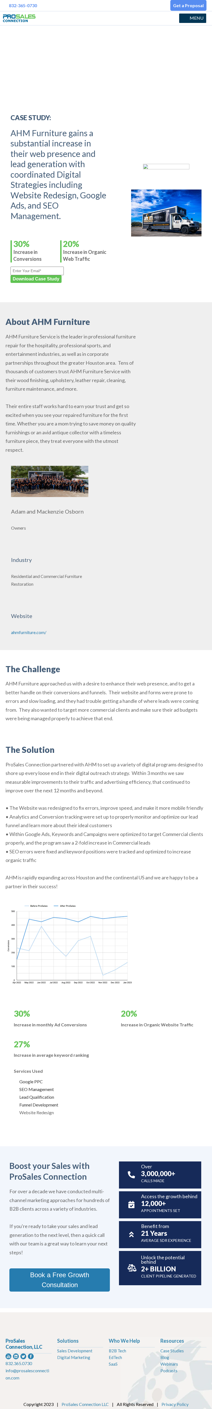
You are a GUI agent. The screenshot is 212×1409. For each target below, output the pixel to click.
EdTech (115, 1357)
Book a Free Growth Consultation (59, 1280)
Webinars (169, 1363)
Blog (164, 1357)
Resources (172, 1341)
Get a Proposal (188, 5)
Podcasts (168, 1370)
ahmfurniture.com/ (28, 632)
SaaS (113, 1363)
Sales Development (74, 1350)
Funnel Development (38, 1104)
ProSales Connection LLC (85, 1404)
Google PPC (31, 1081)
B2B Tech (117, 1350)
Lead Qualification (36, 1097)
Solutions (68, 1341)
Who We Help (124, 1341)
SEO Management (36, 1089)
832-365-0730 (23, 5)
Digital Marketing (73, 1357)
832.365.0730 (19, 1363)
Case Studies (172, 1350)
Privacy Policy (175, 1404)
